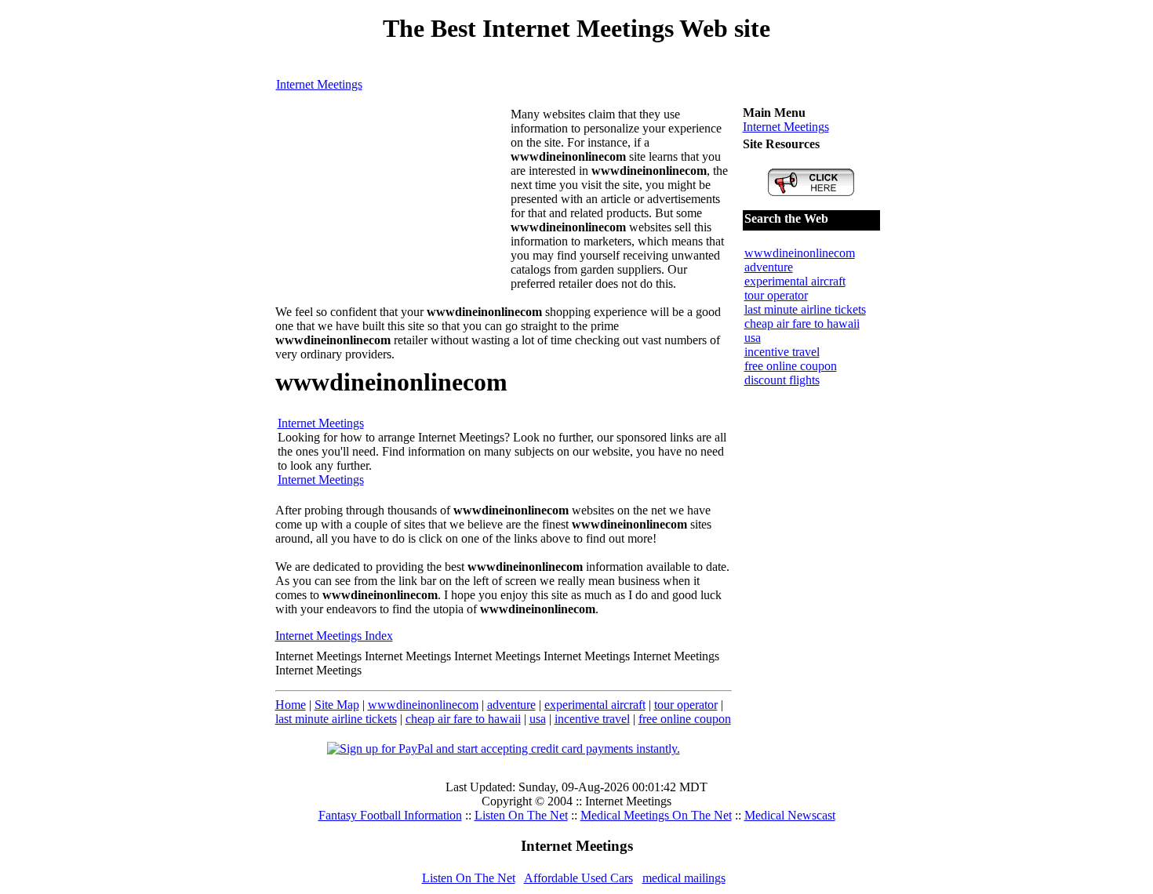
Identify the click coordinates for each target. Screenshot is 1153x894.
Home (290, 704)
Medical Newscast (789, 815)
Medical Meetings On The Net (656, 815)
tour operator (686, 704)
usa (537, 718)
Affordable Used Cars (578, 878)
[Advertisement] (393, 205)
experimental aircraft (595, 704)
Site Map (337, 704)
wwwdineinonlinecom (423, 704)
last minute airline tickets (336, 718)
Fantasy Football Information (390, 815)
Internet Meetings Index (334, 635)
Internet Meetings (319, 84)
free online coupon (684, 718)
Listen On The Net (521, 815)
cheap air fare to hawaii (463, 718)
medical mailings (684, 878)
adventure (511, 704)
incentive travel (592, 718)
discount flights (782, 380)
